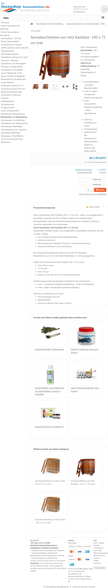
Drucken (102, 172)
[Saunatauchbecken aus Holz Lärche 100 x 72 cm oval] (50, 512)
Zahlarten (96, 545)
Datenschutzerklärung (100, 553)
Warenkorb (104, 9)
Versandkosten (102, 162)
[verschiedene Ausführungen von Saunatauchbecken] (75, 86)
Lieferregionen (98, 548)
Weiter (31, 86)
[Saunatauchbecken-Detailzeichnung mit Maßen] (55, 87)
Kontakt (96, 561)
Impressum (97, 563)
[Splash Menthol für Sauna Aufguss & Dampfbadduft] (50, 383)
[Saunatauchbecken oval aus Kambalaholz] (35, 87)
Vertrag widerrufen (99, 568)
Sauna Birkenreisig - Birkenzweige (49, 349)
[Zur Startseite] (32, 23)
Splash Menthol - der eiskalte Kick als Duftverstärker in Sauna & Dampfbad (49, 391)
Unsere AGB (97, 550)
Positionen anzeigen (80, 9)
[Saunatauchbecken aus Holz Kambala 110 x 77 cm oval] (86, 475)
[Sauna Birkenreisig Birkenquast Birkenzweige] (50, 338)
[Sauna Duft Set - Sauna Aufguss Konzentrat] (50, 422)
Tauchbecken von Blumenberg (14, 117)
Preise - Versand (98, 543)
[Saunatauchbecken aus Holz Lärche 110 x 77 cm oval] (50, 473)
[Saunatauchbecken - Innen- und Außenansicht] (65, 87)
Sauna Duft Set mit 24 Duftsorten (49, 426)
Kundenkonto (79, 12)
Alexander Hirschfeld (88, 587)
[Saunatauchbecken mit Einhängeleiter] (45, 87)
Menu (6, 18)
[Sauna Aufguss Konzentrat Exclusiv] (86, 383)
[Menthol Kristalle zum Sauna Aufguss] (86, 345)
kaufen (101, 190)
